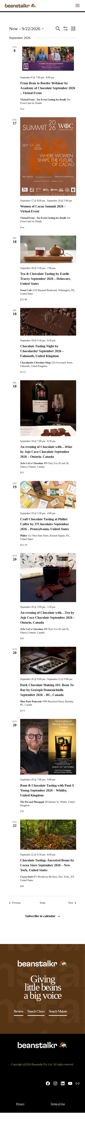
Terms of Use (58, 1103)
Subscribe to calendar (40, 916)
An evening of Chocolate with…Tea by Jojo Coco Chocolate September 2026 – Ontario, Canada (47, 617)
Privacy (20, 1103)
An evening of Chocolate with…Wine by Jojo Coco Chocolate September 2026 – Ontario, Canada (46, 451)
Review (19, 1011)
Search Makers (58, 1011)
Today (43, 902)
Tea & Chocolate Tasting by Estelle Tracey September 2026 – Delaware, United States (45, 278)
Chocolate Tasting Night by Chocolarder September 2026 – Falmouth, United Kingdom (42, 351)
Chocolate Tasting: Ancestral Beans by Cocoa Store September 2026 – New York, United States (47, 865)
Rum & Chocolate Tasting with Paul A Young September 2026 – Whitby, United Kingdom (47, 790)
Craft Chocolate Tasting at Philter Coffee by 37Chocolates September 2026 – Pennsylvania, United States (44, 524)
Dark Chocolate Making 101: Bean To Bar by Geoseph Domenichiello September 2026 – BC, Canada (47, 690)
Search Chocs (35, 1011)
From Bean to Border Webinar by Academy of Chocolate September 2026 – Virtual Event (47, 88)
